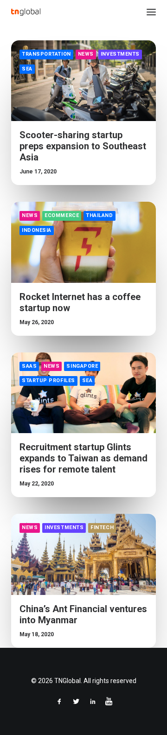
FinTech (102, 527)
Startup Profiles (48, 380)
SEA (27, 69)
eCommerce (62, 215)
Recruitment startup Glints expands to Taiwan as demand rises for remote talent (83, 458)
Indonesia (36, 230)
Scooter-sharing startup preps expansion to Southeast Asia (82, 146)
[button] (151, 12)
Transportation (46, 54)
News (86, 54)
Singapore (82, 366)
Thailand (99, 215)
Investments (120, 54)
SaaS (29, 366)
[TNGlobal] (25, 12)
